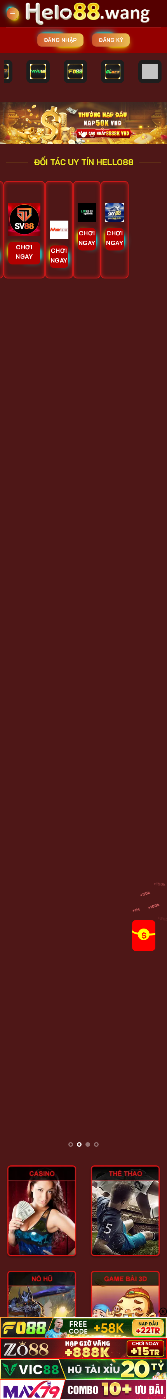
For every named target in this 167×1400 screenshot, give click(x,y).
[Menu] (13, 13)
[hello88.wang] (90, 13)
